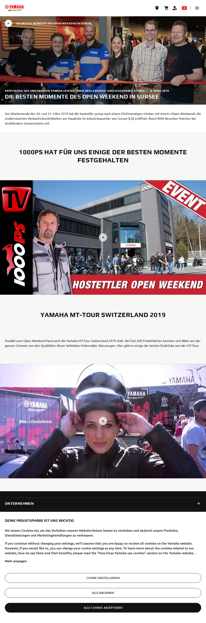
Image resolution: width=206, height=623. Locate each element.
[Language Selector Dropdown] (184, 8)
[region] (103, 567)
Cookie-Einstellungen (103, 578)
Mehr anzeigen (16, 561)
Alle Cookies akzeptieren (103, 608)
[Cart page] (166, 8)
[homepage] (14, 8)
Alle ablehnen (103, 593)
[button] (197, 8)
